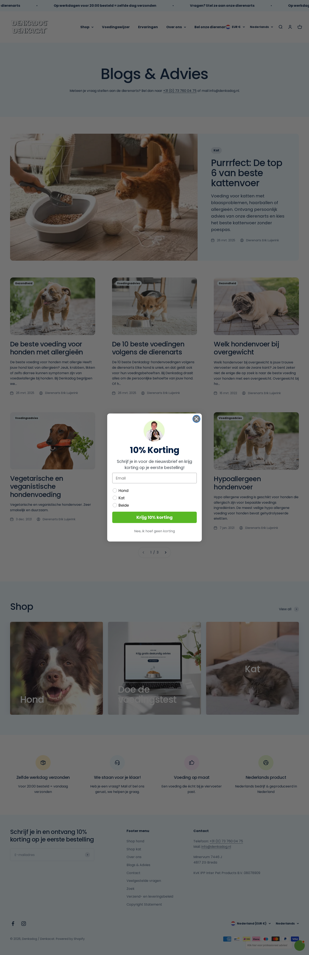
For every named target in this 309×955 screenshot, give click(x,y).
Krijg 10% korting (154, 517)
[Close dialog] (196, 419)
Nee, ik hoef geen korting (154, 531)
